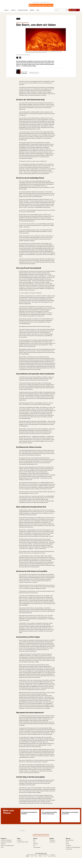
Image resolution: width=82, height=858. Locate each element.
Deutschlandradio (69, 840)
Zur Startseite (22, 830)
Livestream (19, 840)
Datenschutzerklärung (31, 854)
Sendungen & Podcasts (23, 10)
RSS (34, 845)
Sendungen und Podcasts (6, 841)
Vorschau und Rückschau (6, 840)
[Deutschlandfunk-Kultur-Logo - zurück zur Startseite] (41, 5)
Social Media (52, 841)
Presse (67, 841)
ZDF (35, 855)
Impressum (52, 854)
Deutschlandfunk (36, 2)
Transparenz (68, 845)
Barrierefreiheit (69, 849)
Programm (13, 10)
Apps (34, 841)
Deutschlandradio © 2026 (41, 853)
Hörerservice (52, 840)
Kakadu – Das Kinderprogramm (7, 845)
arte (45, 855)
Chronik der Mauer (52, 855)
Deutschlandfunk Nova (45, 2)
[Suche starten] (66, 10)
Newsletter (35, 843)
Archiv (37, 10)
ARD (32, 855)
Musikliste (32, 10)
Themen (6, 10)
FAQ (34, 840)
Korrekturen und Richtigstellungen (73, 847)
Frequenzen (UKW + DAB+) (22, 841)
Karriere (67, 843)
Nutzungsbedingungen (43, 854)
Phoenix (40, 855)
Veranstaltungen (36, 847)
